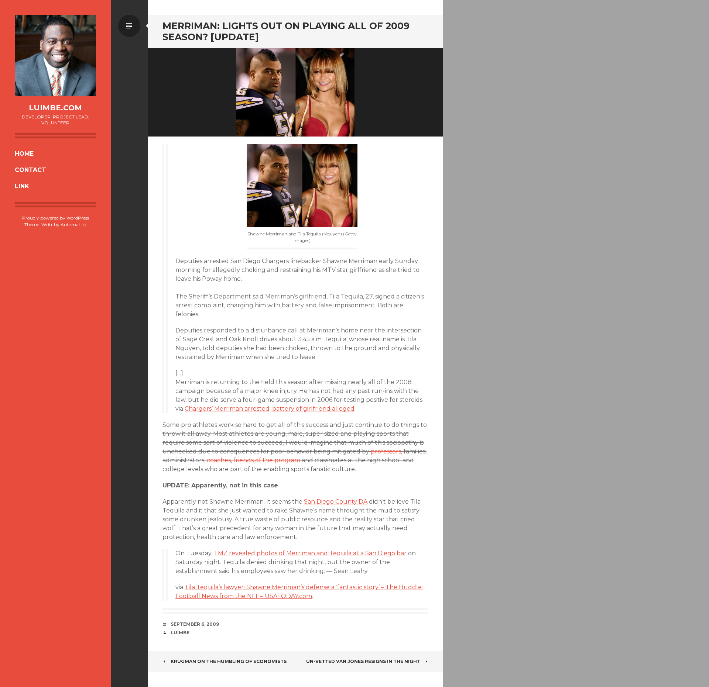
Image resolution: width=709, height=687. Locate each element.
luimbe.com (55, 107)
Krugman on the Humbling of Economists (229, 661)
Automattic (73, 224)
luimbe (180, 632)
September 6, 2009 (195, 624)
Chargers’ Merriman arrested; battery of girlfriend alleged (269, 408)
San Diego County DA (335, 501)
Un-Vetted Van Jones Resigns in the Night (363, 661)
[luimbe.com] (55, 55)
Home (24, 153)
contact (30, 169)
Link (22, 186)
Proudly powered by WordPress (55, 218)
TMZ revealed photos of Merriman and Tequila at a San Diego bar (310, 553)
